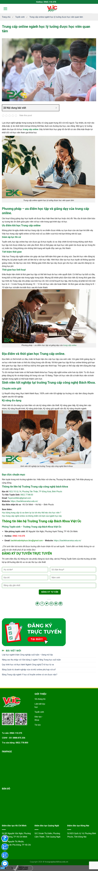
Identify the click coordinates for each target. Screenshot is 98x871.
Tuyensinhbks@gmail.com (19, 498)
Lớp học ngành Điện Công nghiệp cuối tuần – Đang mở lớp (27, 655)
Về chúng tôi (40, 699)
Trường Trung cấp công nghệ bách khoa (45, 486)
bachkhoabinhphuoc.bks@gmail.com (27, 540)
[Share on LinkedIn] (60, 604)
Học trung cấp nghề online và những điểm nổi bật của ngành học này (32, 516)
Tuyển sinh (39, 712)
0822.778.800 (22, 742)
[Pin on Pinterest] (56, 604)
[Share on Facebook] (42, 604)
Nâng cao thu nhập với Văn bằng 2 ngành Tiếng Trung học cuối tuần (31, 659)
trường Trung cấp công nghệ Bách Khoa (66, 382)
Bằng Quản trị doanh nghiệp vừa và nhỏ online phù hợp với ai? (29, 669)
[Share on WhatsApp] (37, 604)
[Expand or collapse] (56, 108)
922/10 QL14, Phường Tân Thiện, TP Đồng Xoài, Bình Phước (35, 491)
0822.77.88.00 (26, 494)
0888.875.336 (19, 738)
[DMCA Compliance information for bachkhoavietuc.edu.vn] (23, 868)
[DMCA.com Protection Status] (6, 868)
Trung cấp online (52, 354)
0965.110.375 (19, 536)
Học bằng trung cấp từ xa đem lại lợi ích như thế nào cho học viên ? (31, 512)
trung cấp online (30, 129)
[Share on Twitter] (47, 604)
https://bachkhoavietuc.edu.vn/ (24, 501)
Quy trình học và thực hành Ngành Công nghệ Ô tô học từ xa (28, 664)
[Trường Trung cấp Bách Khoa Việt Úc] (52, 8)
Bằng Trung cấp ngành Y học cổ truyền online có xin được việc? (29, 674)
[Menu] (4, 9)
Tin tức (38, 725)
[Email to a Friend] (51, 604)
